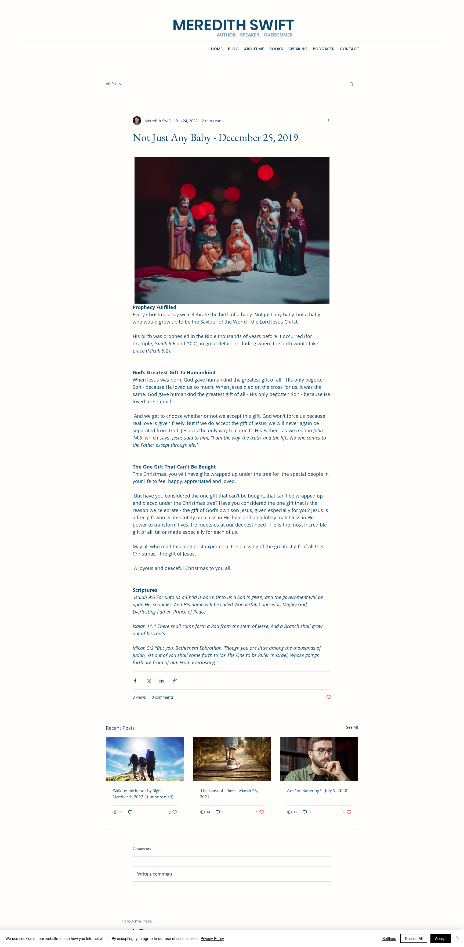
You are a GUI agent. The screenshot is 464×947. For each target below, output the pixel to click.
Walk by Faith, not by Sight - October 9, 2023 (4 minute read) (143, 793)
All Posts (113, 83)
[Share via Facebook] (135, 680)
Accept (441, 938)
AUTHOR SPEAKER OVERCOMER (255, 35)
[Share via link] (174, 680)
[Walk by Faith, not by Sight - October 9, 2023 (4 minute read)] (145, 759)
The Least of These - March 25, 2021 (229, 793)
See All (352, 727)
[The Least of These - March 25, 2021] (232, 759)
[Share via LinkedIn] (161, 680)
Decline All (414, 938)
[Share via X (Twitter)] (148, 680)
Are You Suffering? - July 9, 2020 (317, 790)
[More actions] (328, 120)
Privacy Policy (212, 938)
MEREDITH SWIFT (233, 25)
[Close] (457, 938)
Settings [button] (389, 938)
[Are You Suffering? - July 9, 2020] (319, 759)
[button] (351, 84)
